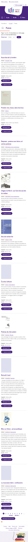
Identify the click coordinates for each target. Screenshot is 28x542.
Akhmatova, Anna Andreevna (12, 147)
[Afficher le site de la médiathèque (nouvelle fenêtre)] (17, 12)
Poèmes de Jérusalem (8, 332)
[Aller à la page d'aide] (26, 5)
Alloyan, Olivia (8, 239)
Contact (5, 526)
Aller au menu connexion (13, 1)
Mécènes (20, 528)
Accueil (10, 23)
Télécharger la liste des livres (8, 518)
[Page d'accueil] (11, 12)
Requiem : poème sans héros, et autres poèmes (12, 142)
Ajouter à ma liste (7, 84)
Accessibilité (21, 526)
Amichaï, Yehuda (9, 335)
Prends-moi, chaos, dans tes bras (12, 108)
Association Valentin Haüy (14, 530)
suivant (11, 515)
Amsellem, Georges (10, 378)
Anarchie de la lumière (8, 57)
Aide (10, 526)
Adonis (7, 111)
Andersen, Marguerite (10, 432)
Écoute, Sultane (6, 281)
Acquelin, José (8, 60)
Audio (7, 17)
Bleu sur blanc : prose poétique (11, 429)
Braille (14, 17)
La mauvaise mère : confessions (12, 483)
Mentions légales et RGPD (11, 528)
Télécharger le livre (6, 80)
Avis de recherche (7, 236)
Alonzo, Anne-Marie (10, 284)
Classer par (4, 37)
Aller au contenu (4, 1)
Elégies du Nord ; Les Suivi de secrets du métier (13, 192)
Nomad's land (5, 375)
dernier (17, 515)
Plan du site (14, 526)
